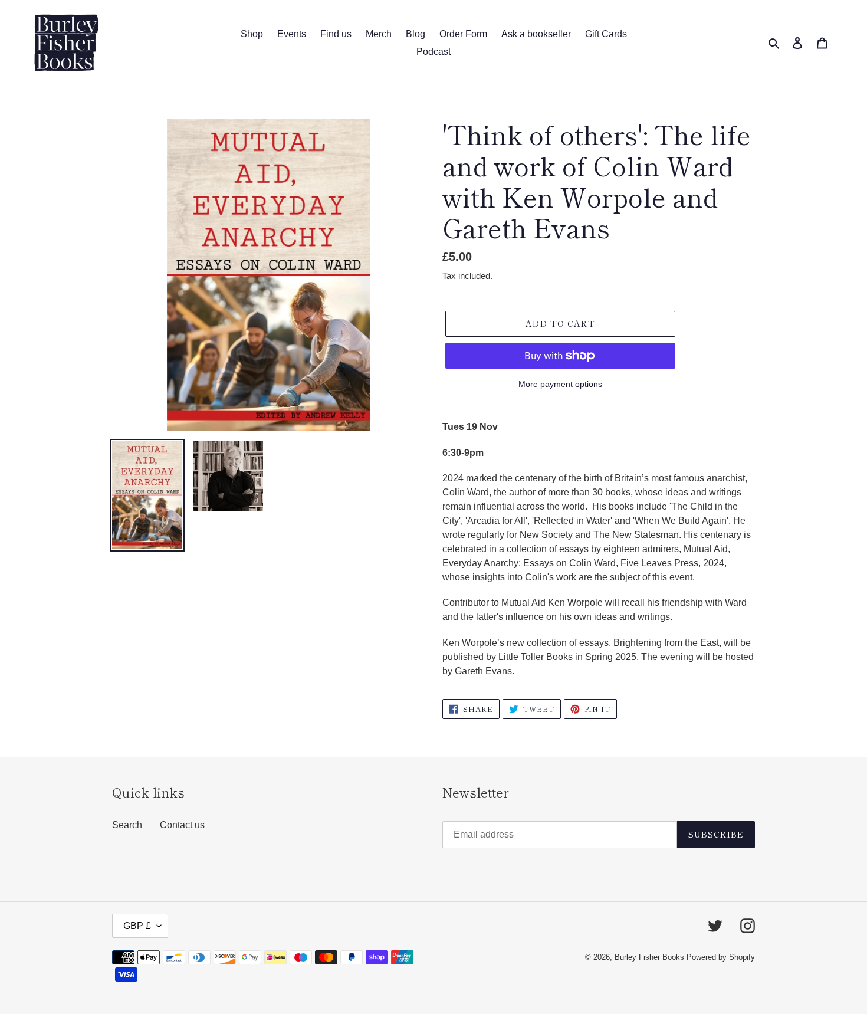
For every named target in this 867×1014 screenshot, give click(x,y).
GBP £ (137, 926)
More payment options (560, 384)
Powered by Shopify (721, 957)
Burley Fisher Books (651, 957)
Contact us (182, 825)
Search (127, 825)
